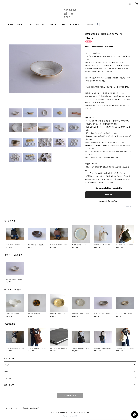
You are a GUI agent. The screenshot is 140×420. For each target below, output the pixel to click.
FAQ (64, 24)
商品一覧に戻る (70, 395)
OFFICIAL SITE (76, 24)
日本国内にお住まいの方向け (108, 201)
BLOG (29, 24)
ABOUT (20, 24)
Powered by (67, 416)
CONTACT (54, 24)
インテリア (7, 378)
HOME (10, 24)
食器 (6, 371)
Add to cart (108, 195)
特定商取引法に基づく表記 (31, 408)
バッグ (6, 365)
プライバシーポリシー (12, 408)
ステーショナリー (10, 385)
